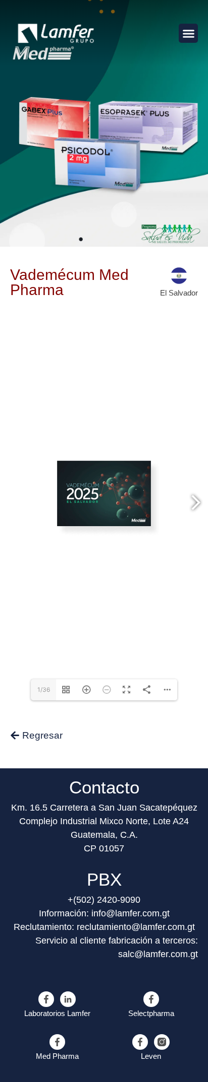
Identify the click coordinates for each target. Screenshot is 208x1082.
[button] (188, 33)
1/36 (43, 689)
